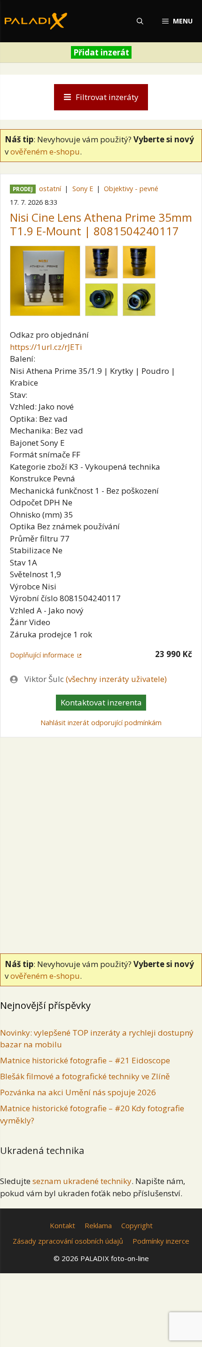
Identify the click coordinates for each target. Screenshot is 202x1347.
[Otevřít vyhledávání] (140, 21)
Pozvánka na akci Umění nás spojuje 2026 (78, 1092)
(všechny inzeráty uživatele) (116, 679)
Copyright (137, 1225)
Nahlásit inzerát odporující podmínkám (101, 722)
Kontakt (62, 1225)
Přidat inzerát (101, 52)
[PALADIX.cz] (36, 21)
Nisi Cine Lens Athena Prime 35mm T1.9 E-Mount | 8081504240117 (101, 224)
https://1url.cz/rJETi (46, 346)
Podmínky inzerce (160, 1241)
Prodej (23, 189)
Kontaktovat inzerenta (101, 702)
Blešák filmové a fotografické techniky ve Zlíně (85, 1076)
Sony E (82, 188)
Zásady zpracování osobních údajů (68, 1241)
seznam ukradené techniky (82, 1181)
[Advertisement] (101, 843)
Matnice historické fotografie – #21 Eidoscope (85, 1060)
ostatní (50, 188)
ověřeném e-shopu (45, 151)
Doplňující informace (42, 654)
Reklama (98, 1225)
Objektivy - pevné (131, 188)
